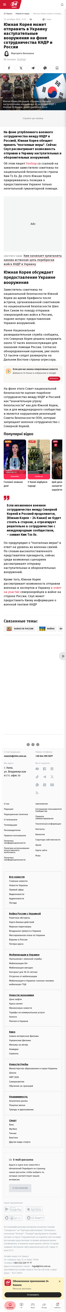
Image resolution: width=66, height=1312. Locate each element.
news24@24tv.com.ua (15, 756)
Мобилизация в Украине (24, 954)
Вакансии (40, 834)
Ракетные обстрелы (19, 918)
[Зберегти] (57, 68)
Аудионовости (16, 898)
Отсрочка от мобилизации (23, 976)
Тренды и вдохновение (21, 1109)
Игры (38, 856)
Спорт (12, 1120)
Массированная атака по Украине (27, 935)
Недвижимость (18, 1096)
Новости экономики (21, 995)
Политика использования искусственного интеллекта (16, 850)
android (13, 1209)
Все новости (17, 876)
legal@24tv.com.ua (41, 1266)
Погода (13, 903)
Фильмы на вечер (18, 1045)
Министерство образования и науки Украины (33, 1068)
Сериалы (13, 1053)
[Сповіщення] (62, 4)
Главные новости (18, 881)
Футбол (13, 1129)
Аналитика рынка (18, 1101)
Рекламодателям (12, 830)
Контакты (40, 829)
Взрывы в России (18, 939)
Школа (12, 1073)
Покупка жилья (17, 1105)
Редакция (8, 809)
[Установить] (33, 1288)
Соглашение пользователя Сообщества (48, 810)
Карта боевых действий (21, 922)
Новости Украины (18, 885)
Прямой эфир (16, 890)
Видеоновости (16, 894)
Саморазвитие (16, 1081)
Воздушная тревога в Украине (25, 931)
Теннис (13, 1133)
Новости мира (23, 14)
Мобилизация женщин (21, 967)
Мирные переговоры (20, 926)
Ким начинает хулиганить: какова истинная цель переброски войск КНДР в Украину (33, 260)
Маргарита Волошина (22, 53)
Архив (38, 845)
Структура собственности (47, 840)
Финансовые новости (20, 1008)
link (37, 769)
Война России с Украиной (25, 913)
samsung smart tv (35, 1218)
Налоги (13, 1016)
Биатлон (13, 1137)
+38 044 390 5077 (44, 756)
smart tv (13, 1218)
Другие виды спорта (19, 1142)
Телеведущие (10, 825)
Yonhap (21, 59)
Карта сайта (41, 850)
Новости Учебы (18, 1064)
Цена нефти (15, 999)
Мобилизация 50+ (18, 963)
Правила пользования (15, 836)
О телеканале (10, 820)
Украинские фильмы (20, 1040)
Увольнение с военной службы (25, 959)
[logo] (14, 4)
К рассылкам (20, 1188)
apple (35, 1209)
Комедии (13, 1049)
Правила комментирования (44, 818)
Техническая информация (48, 824)
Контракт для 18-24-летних (23, 972)
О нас (6, 804)
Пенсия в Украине (18, 1021)
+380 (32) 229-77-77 (22, 1263)
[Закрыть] (59, 1281)
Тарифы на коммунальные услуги (27, 1012)
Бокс (11, 1124)
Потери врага (16, 944)
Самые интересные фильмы (24, 1036)
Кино (12, 1032)
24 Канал (8, 14)
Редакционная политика (16, 814)
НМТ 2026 (14, 1077)
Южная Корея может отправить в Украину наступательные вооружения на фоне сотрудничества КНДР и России (47, 14)
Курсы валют (16, 1003)
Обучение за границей (21, 1086)
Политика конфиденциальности (14, 842)
